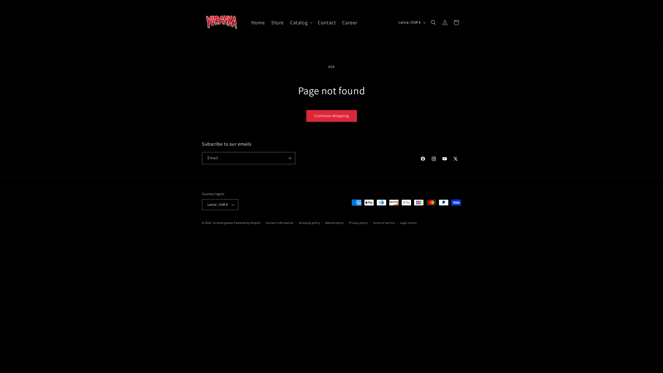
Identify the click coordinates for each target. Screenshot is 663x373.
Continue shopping (331, 115)
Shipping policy (309, 223)
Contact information (280, 223)
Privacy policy (358, 223)
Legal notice (408, 223)
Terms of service (384, 223)
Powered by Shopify (247, 223)
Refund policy (334, 223)
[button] (301, 22)
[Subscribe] (289, 158)
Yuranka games (223, 223)
